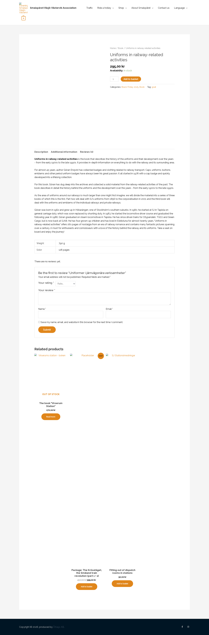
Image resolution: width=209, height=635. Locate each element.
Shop (121, 8)
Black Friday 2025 (130, 87)
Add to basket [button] (86, 586)
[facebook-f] (184, 627)
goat (154, 87)
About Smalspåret (141, 8)
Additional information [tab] (64, 152)
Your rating (46, 282)
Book (120, 48)
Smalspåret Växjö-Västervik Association (53, 8)
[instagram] (188, 627)
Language (179, 8)
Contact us (163, 8)
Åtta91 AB (58, 627)
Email (109, 309)
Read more (50, 417)
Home (113, 48)
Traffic (89, 8)
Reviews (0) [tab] (86, 152)
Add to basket (131, 79)
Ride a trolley (104, 8)
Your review (46, 290)
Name (42, 309)
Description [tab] (41, 152)
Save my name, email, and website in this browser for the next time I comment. (82, 322)
